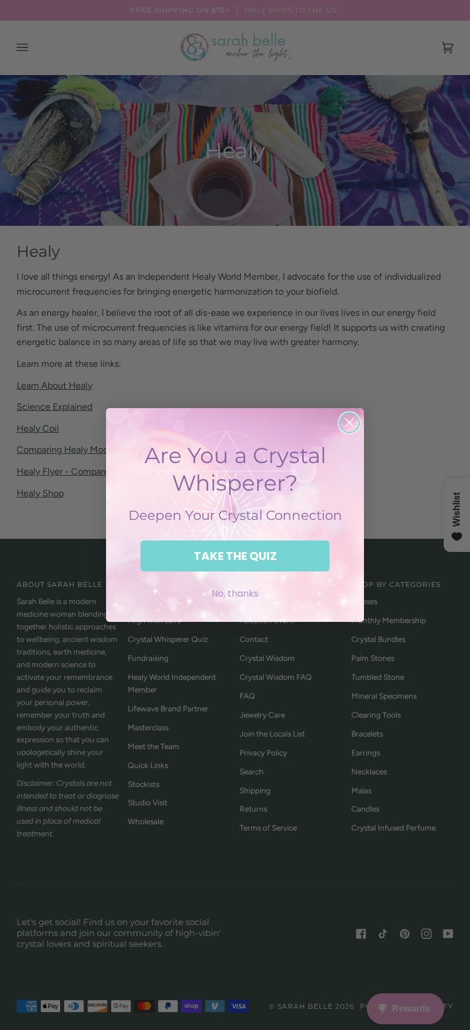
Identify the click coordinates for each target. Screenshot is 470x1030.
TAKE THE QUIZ (235, 556)
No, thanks (234, 593)
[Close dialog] (349, 423)
